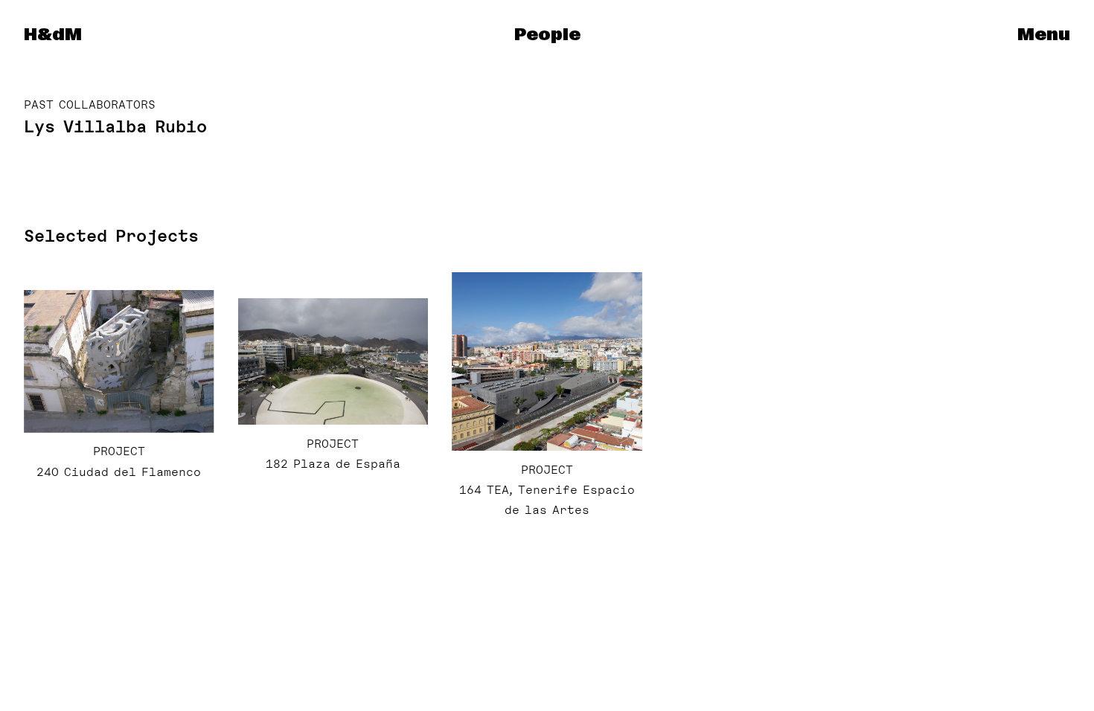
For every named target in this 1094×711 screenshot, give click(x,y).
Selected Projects (111, 235)
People (547, 35)
